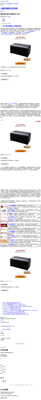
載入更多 (2, 333)
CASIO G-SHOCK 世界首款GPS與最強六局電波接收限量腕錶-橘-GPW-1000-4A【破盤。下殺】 (20, 310)
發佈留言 (2, 339)
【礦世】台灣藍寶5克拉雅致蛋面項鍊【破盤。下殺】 (13, 303)
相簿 (3, 18)
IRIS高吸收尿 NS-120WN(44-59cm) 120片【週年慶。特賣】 (14, 311)
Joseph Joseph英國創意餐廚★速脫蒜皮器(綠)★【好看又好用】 (14, 312)
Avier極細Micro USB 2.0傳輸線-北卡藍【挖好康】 (12, 309)
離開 (6, 397)
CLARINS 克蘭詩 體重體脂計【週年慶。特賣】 (11, 302)
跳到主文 (2, 11)
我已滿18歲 (2, 397)
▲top (1, 331)
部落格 (4, 20)
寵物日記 (8, 329)
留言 (9, 326)
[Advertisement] (20, 89)
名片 (3, 21)
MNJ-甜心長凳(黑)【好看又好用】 (12, 26)
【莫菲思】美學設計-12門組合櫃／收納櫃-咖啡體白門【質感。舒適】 (16, 314)
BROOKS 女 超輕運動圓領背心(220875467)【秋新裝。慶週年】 (14, 305)
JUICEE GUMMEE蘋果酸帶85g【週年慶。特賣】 (12, 307)
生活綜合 (9, 16)
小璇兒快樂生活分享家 (9, 8)
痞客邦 (7, 326)
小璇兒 (1, 320)
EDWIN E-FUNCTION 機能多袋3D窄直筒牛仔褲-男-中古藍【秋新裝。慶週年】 (17, 306)
